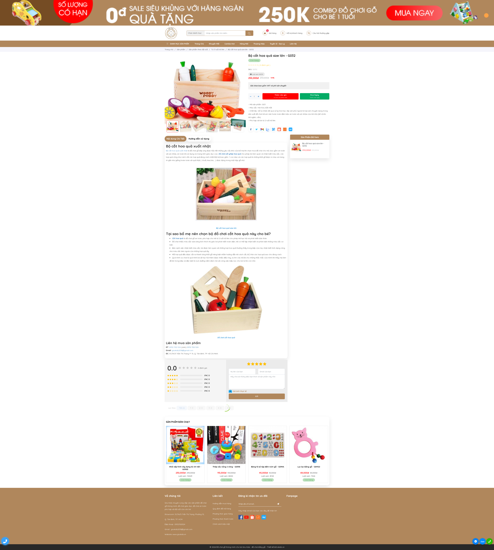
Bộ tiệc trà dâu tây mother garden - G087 (308, 468)
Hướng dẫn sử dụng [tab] (199, 138)
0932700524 (180, 524)
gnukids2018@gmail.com (182, 350)
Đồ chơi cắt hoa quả (226, 337)
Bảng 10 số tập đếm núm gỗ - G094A (185, 467)
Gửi (256, 396)
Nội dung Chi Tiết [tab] (175, 138)
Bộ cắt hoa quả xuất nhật (176, 151)
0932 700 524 (175, 347)
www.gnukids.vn (179, 534)
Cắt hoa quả (177, 238)
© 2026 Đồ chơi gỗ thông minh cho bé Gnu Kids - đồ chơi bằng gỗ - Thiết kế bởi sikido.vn (247, 547)
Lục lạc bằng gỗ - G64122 (226, 467)
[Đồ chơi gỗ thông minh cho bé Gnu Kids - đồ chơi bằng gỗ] (171, 33)
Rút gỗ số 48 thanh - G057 (268, 467)
